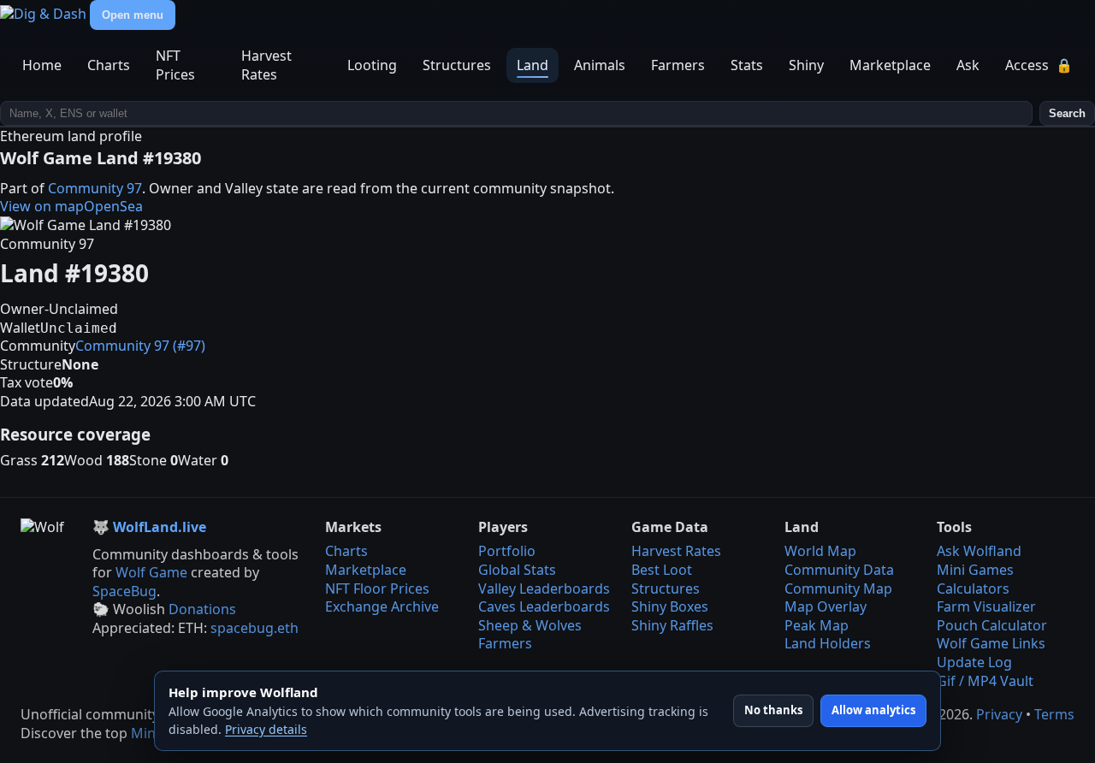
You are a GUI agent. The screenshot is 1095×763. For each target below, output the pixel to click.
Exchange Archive (382, 606)
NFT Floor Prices (377, 588)
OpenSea (113, 206)
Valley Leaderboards (544, 588)
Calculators (973, 588)
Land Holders (827, 643)
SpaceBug (124, 591)
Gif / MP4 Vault (985, 680)
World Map (820, 550)
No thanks (773, 710)
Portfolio (507, 550)
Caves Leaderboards (544, 606)
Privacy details (266, 729)
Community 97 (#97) (140, 345)
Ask (968, 65)
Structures (457, 65)
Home (42, 65)
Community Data (839, 569)
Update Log (974, 662)
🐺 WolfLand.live (149, 527)
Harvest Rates (266, 65)
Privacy (999, 714)
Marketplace (890, 65)
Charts (108, 65)
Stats (747, 65)
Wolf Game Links (991, 643)
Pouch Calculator (992, 625)
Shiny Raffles (672, 625)
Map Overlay (825, 606)
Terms (1054, 714)
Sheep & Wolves (530, 625)
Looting (372, 65)
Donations (202, 609)
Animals (599, 65)
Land (532, 65)
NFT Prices (175, 65)
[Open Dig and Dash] (45, 13)
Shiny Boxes (669, 606)
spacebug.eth (254, 627)
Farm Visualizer (986, 606)
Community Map (838, 588)
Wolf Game (151, 572)
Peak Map (816, 625)
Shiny (806, 65)
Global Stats (517, 569)
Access (1039, 65)
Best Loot (661, 569)
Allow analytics (873, 710)
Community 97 (95, 188)
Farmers (678, 65)
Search (1067, 113)
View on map (42, 206)
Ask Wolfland (979, 550)
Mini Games (975, 569)
